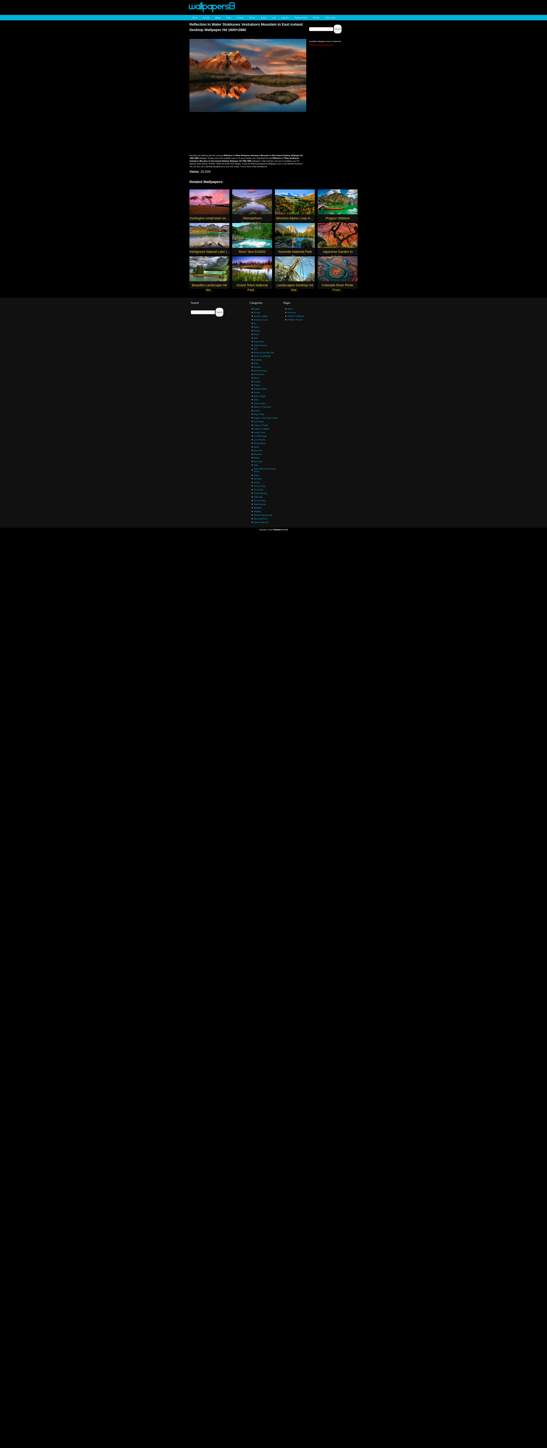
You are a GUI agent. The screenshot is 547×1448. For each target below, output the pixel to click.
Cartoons (285, 17)
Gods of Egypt (260, 396)
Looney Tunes (259, 432)
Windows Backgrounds (263, 515)
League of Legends (261, 428)
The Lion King (259, 486)
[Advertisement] (273, 133)
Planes (256, 457)
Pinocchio (258, 454)
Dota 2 (256, 377)
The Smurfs (258, 489)
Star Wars (258, 478)
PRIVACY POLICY (295, 319)
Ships (256, 465)
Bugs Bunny (259, 341)
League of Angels (261, 425)
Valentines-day (260, 504)
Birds (256, 338)
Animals (206, 17)
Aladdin (257, 309)
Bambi (256, 327)
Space (263, 17)
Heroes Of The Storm (262, 407)
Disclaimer (291, 312)
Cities (228, 17)
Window (316, 17)
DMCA (290, 309)
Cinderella (258, 359)
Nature (218, 17)
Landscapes (259, 421)
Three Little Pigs (260, 493)
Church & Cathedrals (262, 356)
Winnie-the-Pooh (260, 518)
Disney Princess (260, 370)
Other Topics (330, 17)
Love (274, 17)
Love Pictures (259, 439)
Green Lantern (259, 403)
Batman (257, 330)
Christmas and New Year (264, 352)
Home (194, 17)
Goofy (256, 399)
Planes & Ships (301, 17)
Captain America (260, 345)
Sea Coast (258, 461)
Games (252, 17)
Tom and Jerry (260, 500)
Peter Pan (258, 450)
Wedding (257, 511)
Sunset (257, 482)
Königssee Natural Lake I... (209, 252)
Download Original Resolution (321, 44)
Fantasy (240, 17)
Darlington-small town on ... (209, 218)
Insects (257, 410)
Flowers (257, 385)
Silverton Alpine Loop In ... (295, 218)
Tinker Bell (258, 497)
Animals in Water (261, 316)
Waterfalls (258, 507)
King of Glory (259, 414)
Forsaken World (260, 388)
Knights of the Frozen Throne (266, 417)
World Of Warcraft (261, 522)
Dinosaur (257, 367)
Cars (256, 348)
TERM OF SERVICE (295, 316)
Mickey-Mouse (260, 443)
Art (255, 323)
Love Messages (260, 436)
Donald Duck (259, 374)
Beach (256, 334)
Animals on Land (261, 319)
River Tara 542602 (252, 252)
